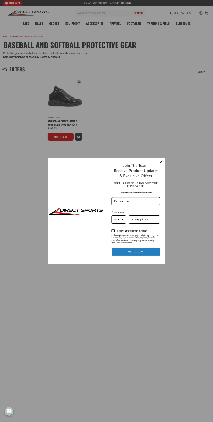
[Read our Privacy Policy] (158, 235)
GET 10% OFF (135, 251)
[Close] (161, 161)
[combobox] (118, 219)
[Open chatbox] (9, 411)
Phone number (118, 212)
